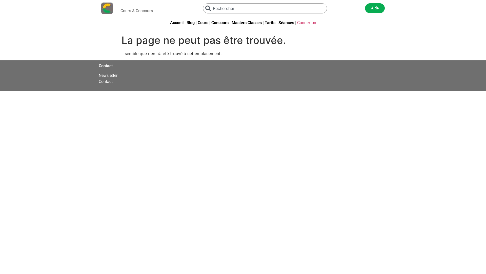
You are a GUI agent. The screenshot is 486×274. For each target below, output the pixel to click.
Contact (106, 81)
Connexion (306, 22)
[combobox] (265, 8)
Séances (286, 22)
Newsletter (108, 75)
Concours (220, 22)
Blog (191, 22)
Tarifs (270, 22)
